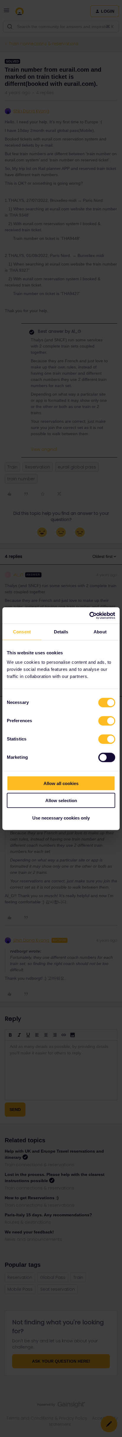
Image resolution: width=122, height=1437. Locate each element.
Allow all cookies (61, 783)
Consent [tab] (22, 631)
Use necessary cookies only (61, 817)
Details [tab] (61, 631)
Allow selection (61, 800)
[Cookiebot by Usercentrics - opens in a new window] (89, 615)
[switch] (106, 720)
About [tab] (100, 631)
